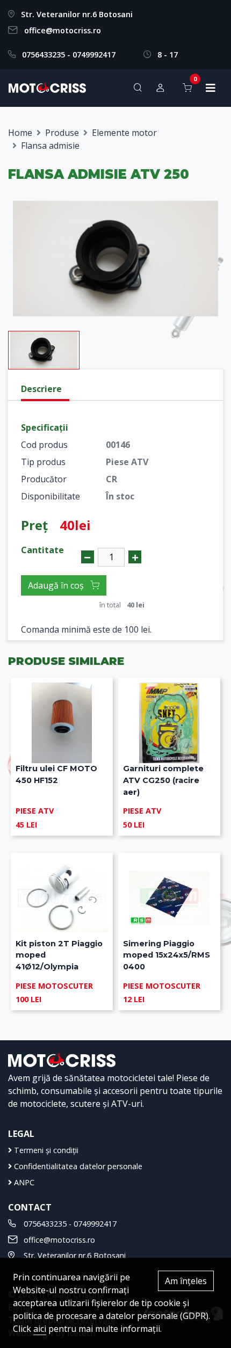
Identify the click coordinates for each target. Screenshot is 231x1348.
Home (20, 133)
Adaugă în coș (57, 585)
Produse (62, 133)
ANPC (23, 1182)
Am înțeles (186, 1281)
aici (39, 1329)
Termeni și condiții (45, 1150)
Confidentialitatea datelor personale (77, 1166)
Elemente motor (124, 133)
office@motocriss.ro (62, 30)
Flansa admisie (50, 145)
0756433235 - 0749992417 (69, 54)
